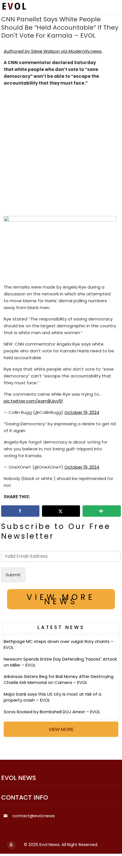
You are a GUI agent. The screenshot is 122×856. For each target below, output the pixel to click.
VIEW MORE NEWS (61, 599)
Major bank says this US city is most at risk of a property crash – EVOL (52, 697)
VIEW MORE (61, 729)
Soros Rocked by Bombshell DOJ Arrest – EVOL (52, 712)
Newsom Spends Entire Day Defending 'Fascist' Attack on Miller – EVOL (60, 662)
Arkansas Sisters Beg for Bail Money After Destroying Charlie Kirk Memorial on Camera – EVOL (58, 679)
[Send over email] (102, 511)
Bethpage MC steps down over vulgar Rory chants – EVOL (58, 644)
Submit (13, 575)
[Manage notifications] (11, 844)
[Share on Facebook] (20, 511)
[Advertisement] (61, 152)
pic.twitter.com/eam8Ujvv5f (33, 401)
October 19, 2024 (81, 412)
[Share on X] (61, 511)
